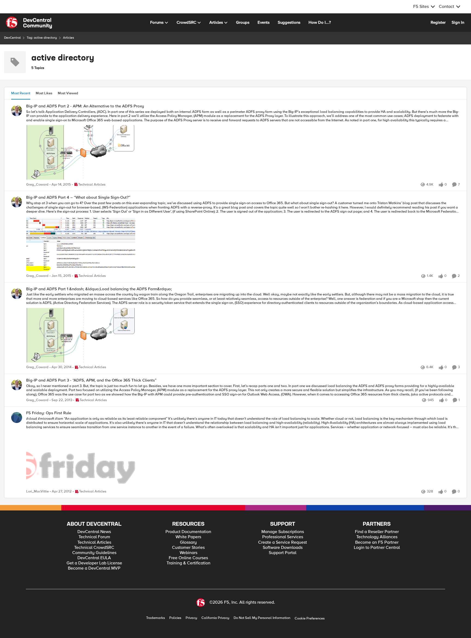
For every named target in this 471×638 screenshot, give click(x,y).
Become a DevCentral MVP (94, 568)
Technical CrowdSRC (94, 547)
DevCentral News (94, 531)
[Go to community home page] (29, 22)
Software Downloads (283, 547)
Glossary (188, 542)
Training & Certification (188, 563)
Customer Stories (188, 547)
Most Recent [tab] (20, 93)
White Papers (188, 537)
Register (438, 22)
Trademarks (155, 618)
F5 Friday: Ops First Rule (48, 413)
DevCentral (12, 38)
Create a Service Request (282, 542)
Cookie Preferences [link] (310, 618)
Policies (175, 618)
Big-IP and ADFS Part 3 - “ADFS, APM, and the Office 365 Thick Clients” (91, 380)
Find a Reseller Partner (377, 531)
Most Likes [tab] (44, 93)
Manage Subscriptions (282, 531)
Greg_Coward (37, 185)
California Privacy (215, 618)
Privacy (191, 618)
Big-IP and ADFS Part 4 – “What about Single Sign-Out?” (78, 197)
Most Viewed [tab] (68, 93)
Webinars (188, 552)
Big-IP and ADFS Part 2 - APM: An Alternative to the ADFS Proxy (85, 106)
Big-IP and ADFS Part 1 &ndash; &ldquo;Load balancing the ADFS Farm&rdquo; (99, 289)
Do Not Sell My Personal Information (262, 618)
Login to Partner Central (377, 547)
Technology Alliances (376, 537)
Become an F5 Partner (376, 542)
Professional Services (282, 537)
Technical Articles (94, 542)
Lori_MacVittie (37, 491)
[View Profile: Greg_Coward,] (16, 110)
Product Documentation (188, 531)
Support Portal (282, 552)
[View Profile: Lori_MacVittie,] (16, 417)
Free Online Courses (188, 558)
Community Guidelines (94, 552)
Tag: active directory (42, 38)
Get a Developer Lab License (94, 563)
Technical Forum (94, 537)
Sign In (458, 22)
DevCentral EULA (94, 558)
